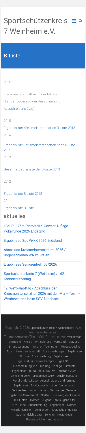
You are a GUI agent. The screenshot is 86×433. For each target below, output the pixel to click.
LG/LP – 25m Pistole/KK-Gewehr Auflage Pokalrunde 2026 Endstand (36, 228)
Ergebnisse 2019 (43, 375)
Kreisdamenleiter (21, 409)
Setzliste (70, 366)
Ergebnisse (74, 351)
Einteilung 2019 (20, 375)
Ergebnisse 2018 (66, 375)
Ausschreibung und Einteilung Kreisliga (37, 366)
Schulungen (42, 409)
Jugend (47, 400)
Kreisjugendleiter (64, 400)
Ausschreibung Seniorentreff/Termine (53, 390)
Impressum (55, 419)
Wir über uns (43, 341)
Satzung (74, 341)
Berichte (49, 414)
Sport (10, 351)
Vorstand (60, 341)
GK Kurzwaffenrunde (43, 385)
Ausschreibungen (54, 351)
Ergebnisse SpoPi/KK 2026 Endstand (33, 240)
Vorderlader (67, 385)
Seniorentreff (19, 390)
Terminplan (51, 346)
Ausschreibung (41, 356)
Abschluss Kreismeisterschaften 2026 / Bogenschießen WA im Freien (35, 252)
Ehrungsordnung (19, 346)
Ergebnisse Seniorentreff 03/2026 (30, 264)
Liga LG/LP (64, 361)
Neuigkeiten (64, 414)
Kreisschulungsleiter (64, 409)
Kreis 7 (28, 341)
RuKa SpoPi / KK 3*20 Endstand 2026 (52, 370)
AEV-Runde (19, 405)
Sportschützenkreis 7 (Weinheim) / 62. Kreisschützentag (34, 276)
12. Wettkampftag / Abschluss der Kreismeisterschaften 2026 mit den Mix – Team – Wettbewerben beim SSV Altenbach (42, 293)
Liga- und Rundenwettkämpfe (35, 361)
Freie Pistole (20, 400)
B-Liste (24, 356)
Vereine (36, 346)
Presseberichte (70, 346)
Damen (34, 400)
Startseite (15, 341)
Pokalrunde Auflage (25, 380)
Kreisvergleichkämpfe (66, 395)
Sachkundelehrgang (29, 414)
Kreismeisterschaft (28, 351)
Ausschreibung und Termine (57, 380)
